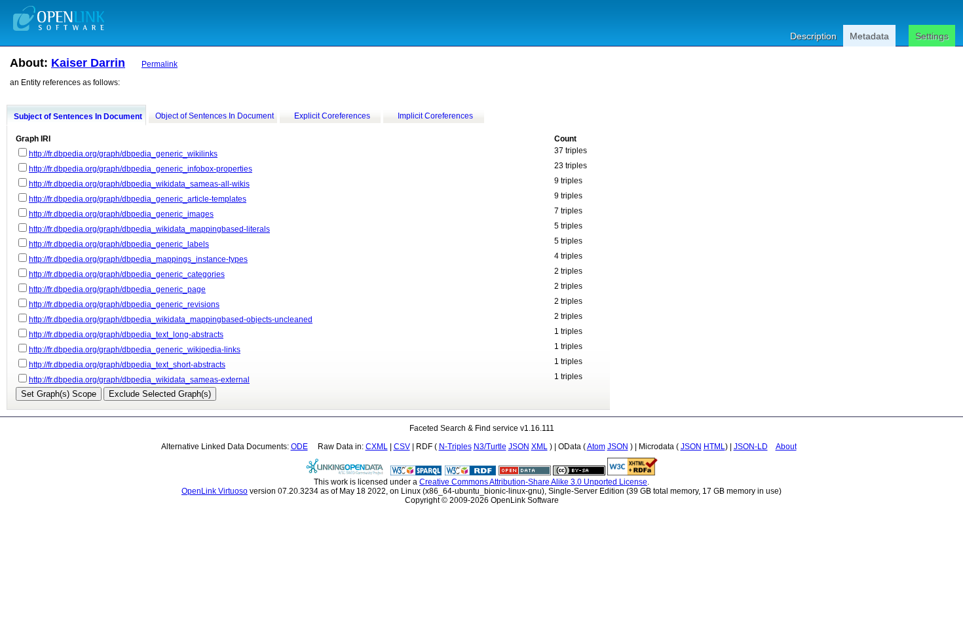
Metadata (869, 36)
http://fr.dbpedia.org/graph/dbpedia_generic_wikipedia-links (134, 349)
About (786, 446)
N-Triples (455, 446)
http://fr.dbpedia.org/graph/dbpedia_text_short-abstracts (127, 364)
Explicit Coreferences (332, 115)
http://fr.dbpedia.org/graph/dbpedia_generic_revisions (124, 304)
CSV (402, 446)
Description (813, 36)
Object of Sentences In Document (214, 115)
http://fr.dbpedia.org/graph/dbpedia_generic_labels (119, 244)
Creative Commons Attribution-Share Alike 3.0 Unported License (533, 482)
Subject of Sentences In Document (78, 116)
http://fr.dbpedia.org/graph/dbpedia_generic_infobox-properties (140, 169)
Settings (932, 36)
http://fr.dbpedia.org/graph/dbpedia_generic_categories (127, 274)
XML (539, 446)
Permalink (160, 64)
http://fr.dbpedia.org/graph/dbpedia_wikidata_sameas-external (139, 379)
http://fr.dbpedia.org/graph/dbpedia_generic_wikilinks (123, 153)
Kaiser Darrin (88, 62)
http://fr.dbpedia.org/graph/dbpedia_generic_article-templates (137, 199)
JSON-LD (751, 446)
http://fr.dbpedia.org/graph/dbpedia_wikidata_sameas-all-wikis (139, 184)
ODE (299, 446)
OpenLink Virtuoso (214, 491)
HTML (714, 446)
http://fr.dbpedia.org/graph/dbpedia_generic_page (117, 289)
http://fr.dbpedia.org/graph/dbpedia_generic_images (121, 214)
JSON (518, 446)
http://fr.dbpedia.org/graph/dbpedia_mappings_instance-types (138, 259)
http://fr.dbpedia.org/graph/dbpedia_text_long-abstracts (126, 334)
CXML (377, 446)
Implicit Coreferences (435, 115)
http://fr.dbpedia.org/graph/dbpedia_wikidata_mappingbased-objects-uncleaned (170, 319)
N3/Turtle (490, 446)
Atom (596, 446)
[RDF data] (470, 472)
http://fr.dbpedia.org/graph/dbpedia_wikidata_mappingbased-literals (149, 229)
